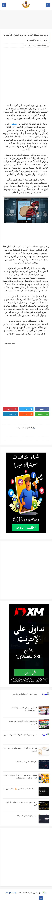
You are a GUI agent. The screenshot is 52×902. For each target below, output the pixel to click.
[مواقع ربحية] (28, 898)
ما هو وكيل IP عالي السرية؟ (27, 815)
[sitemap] (41, 898)
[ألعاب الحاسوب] (32, 898)
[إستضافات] (24, 898)
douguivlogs (11, 892)
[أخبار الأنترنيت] (15, 898)
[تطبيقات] (11, 898)
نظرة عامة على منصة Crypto (26, 761)
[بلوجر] (19, 898)
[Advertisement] (26, 76)
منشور (13, 123)
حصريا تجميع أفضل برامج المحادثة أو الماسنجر (20, 734)
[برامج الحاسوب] (37, 898)
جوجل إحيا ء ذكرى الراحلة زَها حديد (24, 694)
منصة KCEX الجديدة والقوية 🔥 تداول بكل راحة (20, 788)
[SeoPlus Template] (44, 892)
